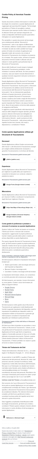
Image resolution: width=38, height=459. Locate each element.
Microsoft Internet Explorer (13, 294)
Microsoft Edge (9, 297)
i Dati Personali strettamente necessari (17, 438)
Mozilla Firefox (9, 290)
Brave (6, 299)
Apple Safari (8, 292)
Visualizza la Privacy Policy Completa (27, 445)
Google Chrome (10, 287)
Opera (7, 302)
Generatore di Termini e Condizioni (11, 435)
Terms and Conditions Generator (28, 443)
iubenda (24, 435)
